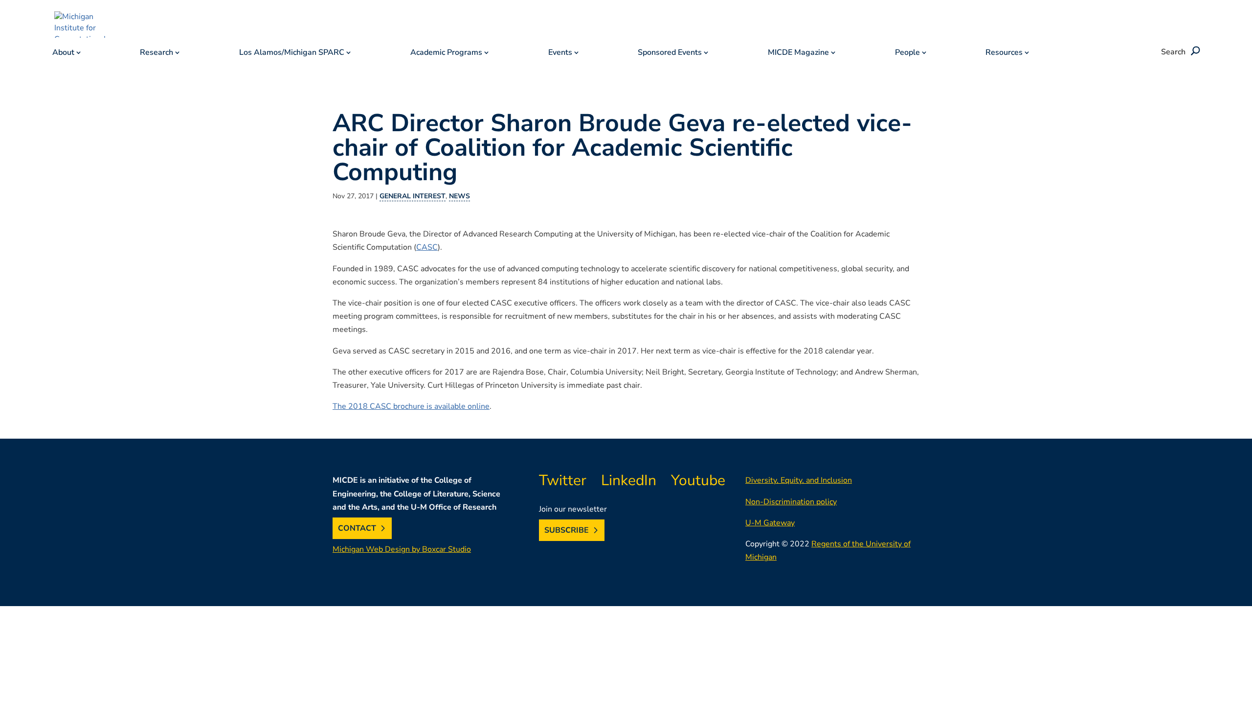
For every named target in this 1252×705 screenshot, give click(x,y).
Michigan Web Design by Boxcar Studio (402, 549)
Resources (1004, 53)
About (63, 53)
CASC (427, 247)
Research (156, 53)
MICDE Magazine (798, 53)
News (459, 196)
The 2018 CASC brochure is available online (411, 406)
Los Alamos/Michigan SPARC (291, 53)
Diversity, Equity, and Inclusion (798, 480)
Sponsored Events (670, 53)
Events (560, 53)
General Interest (413, 196)
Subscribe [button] (566, 530)
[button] (1193, 52)
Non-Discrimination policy (791, 501)
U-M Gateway (770, 522)
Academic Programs (446, 53)
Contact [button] (357, 528)
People (907, 53)
